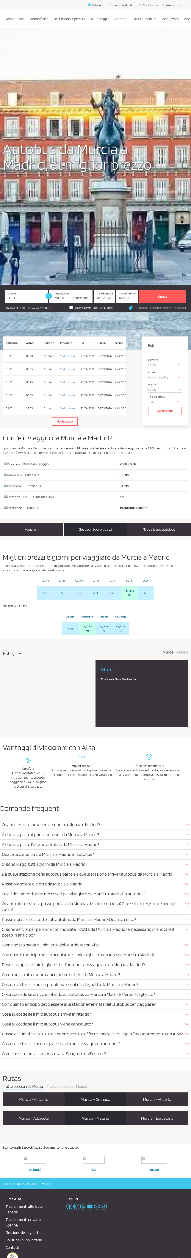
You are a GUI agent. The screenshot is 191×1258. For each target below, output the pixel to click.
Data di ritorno (127, 293)
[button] (29, 307)
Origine (12, 293)
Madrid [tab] (182, 652)
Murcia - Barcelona (157, 1118)
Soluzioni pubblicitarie (24, 1240)
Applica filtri (165, 411)
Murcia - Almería (157, 1099)
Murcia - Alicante (33, 1099)
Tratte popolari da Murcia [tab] (23, 1087)
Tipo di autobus (156, 397)
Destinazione (62, 293)
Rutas (20, 1183)
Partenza (153, 360)
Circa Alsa (13, 1199)
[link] (49, 296)
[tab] (95, 825)
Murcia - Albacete (34, 1118)
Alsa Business (150, 5)
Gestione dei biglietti (22, 1232)
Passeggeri (11, 308)
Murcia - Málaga (95, 1118)
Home (7, 1183)
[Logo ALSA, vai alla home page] (4, 18)
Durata (152, 384)
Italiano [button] (96, 5)
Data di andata (105, 293)
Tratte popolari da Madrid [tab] (67, 1087)
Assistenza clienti (122, 5)
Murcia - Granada (95, 1099)
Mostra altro (65, 421)
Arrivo (151, 372)
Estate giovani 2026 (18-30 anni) (94, 308)
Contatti (12, 1247)
